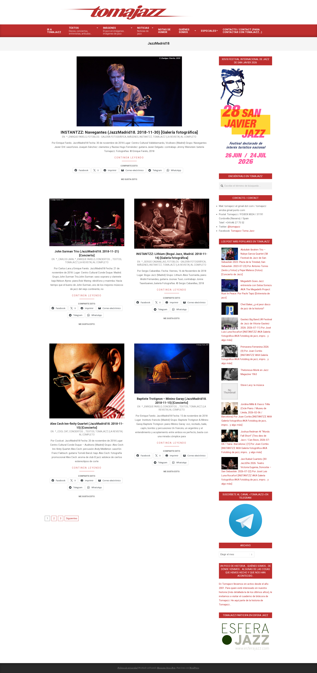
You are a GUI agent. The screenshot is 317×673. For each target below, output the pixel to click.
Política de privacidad (128, 667)
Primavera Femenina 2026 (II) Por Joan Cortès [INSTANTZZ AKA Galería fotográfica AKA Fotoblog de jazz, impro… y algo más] (245, 355)
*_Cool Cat (61, 431)
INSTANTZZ (146, 136)
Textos (116, 259)
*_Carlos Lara (65, 259)
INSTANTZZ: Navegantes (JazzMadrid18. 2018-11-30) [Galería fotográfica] (129, 132)
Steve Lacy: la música (252, 385)
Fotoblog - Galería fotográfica (107, 136)
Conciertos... (103, 259)
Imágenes (133, 136)
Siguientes (71, 518)
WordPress (194, 667)
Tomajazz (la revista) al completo (174, 136)
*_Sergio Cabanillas (153, 261)
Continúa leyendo (129, 157)
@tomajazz (234, 226)
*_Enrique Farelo (76, 136)
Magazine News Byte (166, 667)
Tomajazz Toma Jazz (242, 230)
